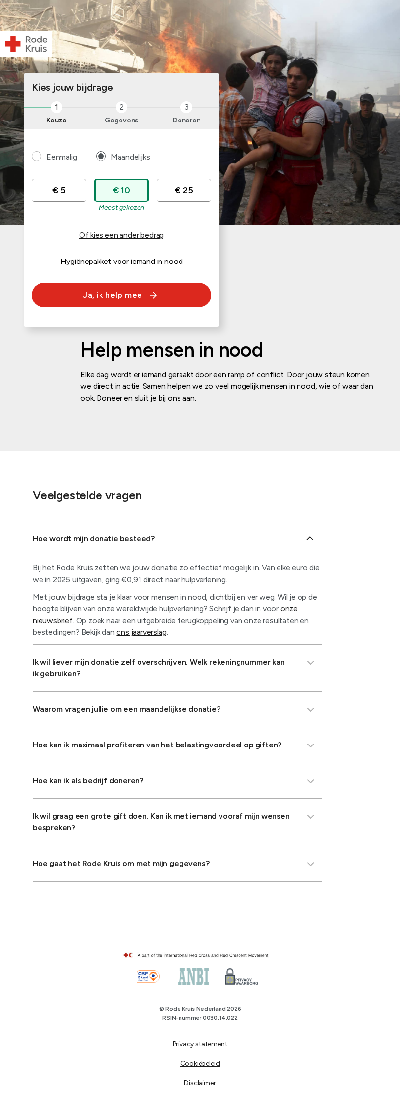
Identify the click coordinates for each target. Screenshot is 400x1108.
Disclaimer (200, 1083)
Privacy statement (200, 1044)
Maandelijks (130, 156)
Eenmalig (61, 156)
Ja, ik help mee (112, 295)
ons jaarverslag (141, 632)
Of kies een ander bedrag (121, 235)
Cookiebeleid (200, 1063)
